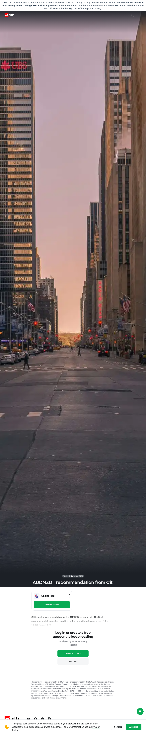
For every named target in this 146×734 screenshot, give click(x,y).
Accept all (134, 726)
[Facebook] (35, 719)
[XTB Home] (8, 15)
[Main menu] (140, 15)
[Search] (132, 15)
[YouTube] (29, 719)
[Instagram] (49, 719)
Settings (118, 726)
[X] (42, 719)
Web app (73, 661)
